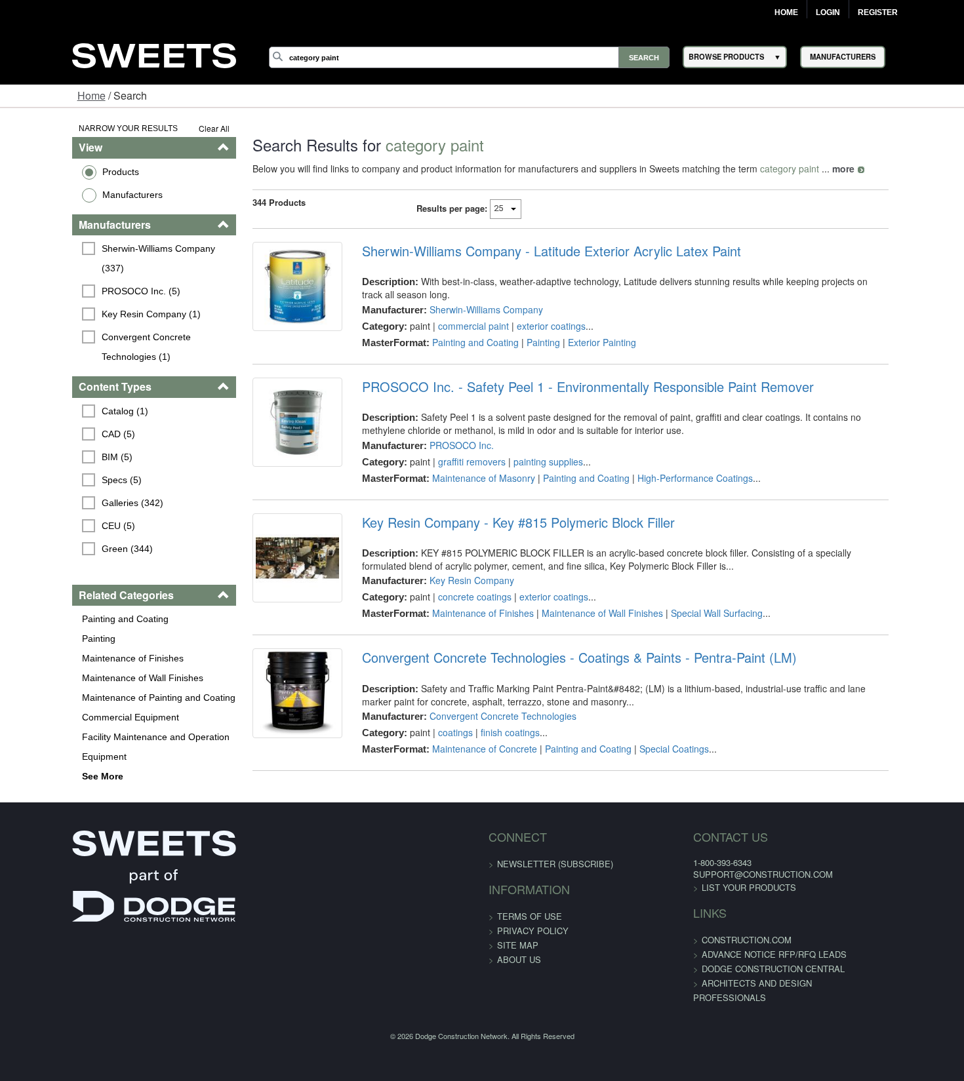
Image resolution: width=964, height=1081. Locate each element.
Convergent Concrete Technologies (482, 713)
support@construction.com (726, 859)
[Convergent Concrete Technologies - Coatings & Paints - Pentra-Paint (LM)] (268, 699)
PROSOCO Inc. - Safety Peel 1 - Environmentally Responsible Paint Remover (567, 384)
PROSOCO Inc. (441, 442)
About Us (519, 943)
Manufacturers (70, 194)
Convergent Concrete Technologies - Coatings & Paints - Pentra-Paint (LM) (558, 655)
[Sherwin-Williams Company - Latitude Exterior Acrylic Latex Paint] (268, 295)
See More (40, 756)
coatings (434, 730)
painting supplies (527, 458)
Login (828, 12)
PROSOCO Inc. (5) (79, 271)
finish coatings (489, 730)
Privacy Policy (533, 915)
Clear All (176, 128)
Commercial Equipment (68, 697)
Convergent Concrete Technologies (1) (114, 327)
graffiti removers (451, 458)
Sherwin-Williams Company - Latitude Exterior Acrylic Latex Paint (530, 251)
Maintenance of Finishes (70, 638)
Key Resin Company (451, 578)
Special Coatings (653, 746)
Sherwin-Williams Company (465, 296)
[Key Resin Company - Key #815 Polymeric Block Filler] (268, 564)
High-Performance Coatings (674, 475)
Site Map (517, 929)
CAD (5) (56, 414)
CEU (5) (56, 506)
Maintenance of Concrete (463, 746)
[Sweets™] (154, 53)
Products (58, 172)
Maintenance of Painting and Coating (96, 678)
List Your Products (712, 872)
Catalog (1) (63, 391)
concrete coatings (454, 594)
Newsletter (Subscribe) (555, 848)
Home (786, 12)
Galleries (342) (71, 483)
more (806, 168)
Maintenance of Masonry (462, 475)
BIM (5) (55, 437)
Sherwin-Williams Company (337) (109, 248)
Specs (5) (60, 460)
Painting (36, 619)
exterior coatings (530, 312)
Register (878, 12)
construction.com (710, 924)
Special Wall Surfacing (696, 611)
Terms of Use (529, 900)
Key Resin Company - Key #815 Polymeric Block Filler (497, 520)
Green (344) (65, 529)
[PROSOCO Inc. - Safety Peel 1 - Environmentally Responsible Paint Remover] (268, 428)
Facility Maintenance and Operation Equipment (93, 727)
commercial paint (452, 312)
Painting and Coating (63, 599)
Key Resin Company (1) (89, 294)
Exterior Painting (581, 329)
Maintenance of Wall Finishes (80, 658)
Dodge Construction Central (736, 953)
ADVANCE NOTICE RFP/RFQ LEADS (737, 939)
